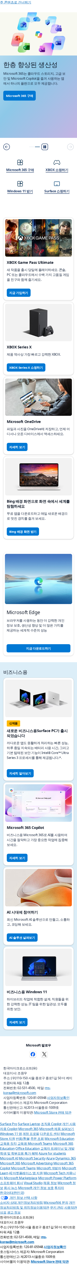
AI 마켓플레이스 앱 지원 (26, 1173)
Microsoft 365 (28, 1129)
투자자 (59, 1188)
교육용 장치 (8, 1143)
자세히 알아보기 (20, 773)
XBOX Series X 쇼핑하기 (26, 367)
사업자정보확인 (58, 1097)
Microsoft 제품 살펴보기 (56, 1129)
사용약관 (70, 1207)
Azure (50, 1158)
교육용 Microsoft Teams (34, 1143)
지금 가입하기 (18, 293)
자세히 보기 (17, 447)
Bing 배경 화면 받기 (23, 531)
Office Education (27, 1148)
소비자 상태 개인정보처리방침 (21, 1202)
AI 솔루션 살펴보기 (22, 937)
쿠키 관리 (56, 1207)
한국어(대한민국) (12, 1192)
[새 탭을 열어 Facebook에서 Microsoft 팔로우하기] (33, 1054)
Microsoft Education (59, 1138)
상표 (3, 1212)
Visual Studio (33, 1183)
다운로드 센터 (50, 1133)
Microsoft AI (9, 1158)
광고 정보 (14, 1212)
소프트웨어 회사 (11, 1183)
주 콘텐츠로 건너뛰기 (15, 2)
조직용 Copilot (51, 1124)
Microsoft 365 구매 (19, 96)
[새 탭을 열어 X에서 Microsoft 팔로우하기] (44, 1054)
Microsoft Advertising (37, 1163)
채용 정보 (50, 1183)
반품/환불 (23, 1138)
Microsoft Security (32, 1158)
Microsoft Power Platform (57, 1178)
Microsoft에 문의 (56, 1202)
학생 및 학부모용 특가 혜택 (19, 1153)
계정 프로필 (31, 1133)
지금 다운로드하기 (38, 648)
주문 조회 (37, 1138)
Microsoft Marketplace (20, 1178)
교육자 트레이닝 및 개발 (57, 1148)
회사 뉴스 (10, 1188)
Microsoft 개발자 (49, 1168)
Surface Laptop (29, 1124)
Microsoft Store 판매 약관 (52, 1112)
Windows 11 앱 (11, 1133)
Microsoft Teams (23, 1168)
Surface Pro (8, 1124)
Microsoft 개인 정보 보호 (36, 1188)
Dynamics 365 (65, 1158)
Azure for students (52, 1153)
